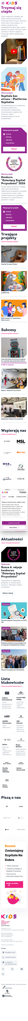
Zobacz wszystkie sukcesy (9, 333)
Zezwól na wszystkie (14, 523)
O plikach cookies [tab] (21, 496)
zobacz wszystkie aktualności (10, 543)
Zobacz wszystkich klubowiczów (11, 686)
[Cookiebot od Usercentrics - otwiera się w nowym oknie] (19, 492)
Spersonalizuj (13, 527)
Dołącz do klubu (12, 883)
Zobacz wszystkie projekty (9, 241)
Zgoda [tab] (4, 496)
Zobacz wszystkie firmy (8, 434)
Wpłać (14, 149)
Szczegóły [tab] (11, 496)
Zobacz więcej (8, 593)
